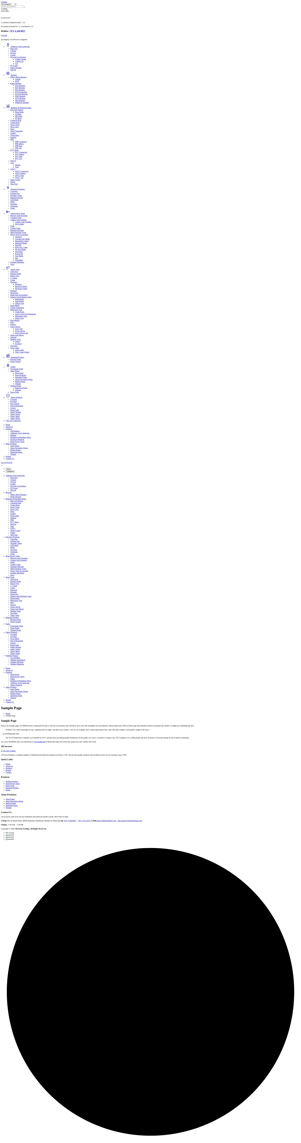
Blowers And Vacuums (19, 216)
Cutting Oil (19, 61)
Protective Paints (21, 388)
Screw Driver (15, 327)
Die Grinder (19, 224)
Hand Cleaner (15, 362)
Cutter (12, 280)
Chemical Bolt (15, 120)
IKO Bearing (20, 88)
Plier (12, 323)
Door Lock (14, 127)
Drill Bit (18, 245)
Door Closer (15, 125)
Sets (16, 258)
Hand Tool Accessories (19, 295)
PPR (12, 140)
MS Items (18, 116)
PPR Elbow (19, 144)
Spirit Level (19, 318)
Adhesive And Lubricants (20, 47)
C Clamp (13, 278)
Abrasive (18, 237)
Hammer (13, 291)
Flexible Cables (16, 196)
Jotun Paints (14, 371)
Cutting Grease (20, 59)
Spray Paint (14, 392)
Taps (12, 163)
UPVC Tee (19, 178)
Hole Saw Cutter (21, 247)
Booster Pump (15, 359)
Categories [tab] (10, 471)
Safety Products (16, 397)
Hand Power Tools (18, 213)
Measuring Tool (16, 310)
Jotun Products (11, 444)
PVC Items (14, 150)
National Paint (15, 386)
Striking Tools (15, 339)
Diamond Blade (21, 243)
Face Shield (14, 404)
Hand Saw (14, 293)
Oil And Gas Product (18, 57)
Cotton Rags (15, 123)
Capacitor (14, 191)
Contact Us (10, 459)
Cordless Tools (15, 218)
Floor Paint (19, 373)
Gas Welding (15, 658)
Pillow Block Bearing (18, 77)
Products (9, 429)
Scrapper (18, 344)
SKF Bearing (20, 100)
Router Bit (19, 254)
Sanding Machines (17, 262)
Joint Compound (16, 131)
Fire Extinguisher (16, 406)
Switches (13, 204)
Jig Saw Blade (20, 250)
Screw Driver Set (21, 333)
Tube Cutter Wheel (22, 352)
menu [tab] (8, 469)
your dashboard (39, 742)
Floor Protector (20, 375)
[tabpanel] (150, 570)
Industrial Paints (21, 377)
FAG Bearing (20, 86)
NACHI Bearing (21, 94)
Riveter (13, 325)
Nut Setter (19, 252)
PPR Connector (21, 142)
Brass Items (19, 112)
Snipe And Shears (17, 335)
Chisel (17, 342)
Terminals (14, 206)
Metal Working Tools (18, 233)
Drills (12, 226)
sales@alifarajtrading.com (106, 821)
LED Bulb (14, 200)
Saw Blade (19, 256)
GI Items (18, 114)
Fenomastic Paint (16, 369)
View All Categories (13, 421)
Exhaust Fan (15, 193)
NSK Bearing (20, 96)
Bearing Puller (15, 274)
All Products (15, 431)
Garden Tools (15, 228)
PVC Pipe (19, 157)
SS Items (18, 118)
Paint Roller (19, 301)
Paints (13, 367)
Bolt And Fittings (16, 110)
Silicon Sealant (15, 68)
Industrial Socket (16, 198)
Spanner (13, 337)
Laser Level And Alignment (25, 314)
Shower (13, 161)
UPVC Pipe (19, 176)
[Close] (2, 465)
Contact (8, 772)
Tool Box (13, 346)
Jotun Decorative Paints (24, 379)
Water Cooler (15, 180)
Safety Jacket (15, 414)
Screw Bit (18, 329)
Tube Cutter (14, 348)
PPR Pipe (18, 146)
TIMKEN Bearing (22, 103)
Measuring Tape (21, 316)
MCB (12, 202)
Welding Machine (17, 662)
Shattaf (17, 165)
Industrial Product (17, 357)
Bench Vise (14, 276)
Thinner (18, 384)
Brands (8, 456)
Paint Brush (19, 299)
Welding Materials (17, 664)
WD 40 (13, 70)
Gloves (13, 408)
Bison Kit (14, 49)
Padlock (13, 137)
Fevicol (13, 53)
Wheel (12, 182)
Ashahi (17, 79)
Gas (16, 64)
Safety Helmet (15, 412)
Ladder (13, 133)
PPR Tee (18, 148)
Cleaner (13, 51)
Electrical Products (18, 189)
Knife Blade (14, 306)
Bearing (14, 75)
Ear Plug (13, 402)
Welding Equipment (17, 660)
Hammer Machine (17, 230)
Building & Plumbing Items (21, 108)
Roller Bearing (15, 84)
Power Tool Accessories (19, 235)
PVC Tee (18, 159)
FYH (17, 81)
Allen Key (14, 272)
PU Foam (14, 66)
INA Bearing (20, 90)
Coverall (13, 400)
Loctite (13, 55)
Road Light (14, 410)
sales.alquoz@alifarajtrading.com (129, 821)
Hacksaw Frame (21, 289)
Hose (12, 129)
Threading (19, 260)
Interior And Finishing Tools (20, 297)
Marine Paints (20, 382)
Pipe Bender (15, 320)
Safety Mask (15, 416)
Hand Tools (15, 270)
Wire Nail (14, 184)
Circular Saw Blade (22, 239)
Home (8, 425)
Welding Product (12, 656)
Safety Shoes (15, 419)
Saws (12, 264)
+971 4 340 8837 (69, 821)
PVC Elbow (19, 154)
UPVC (13, 169)
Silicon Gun (19, 303)
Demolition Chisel (22, 241)
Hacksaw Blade (21, 286)
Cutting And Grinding (18, 220)
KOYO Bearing (21, 92)
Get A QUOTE (6, 463)
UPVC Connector (21, 171)
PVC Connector (21, 152)
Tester (12, 208)
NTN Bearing (20, 98)
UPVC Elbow (20, 173)
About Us (9, 427)
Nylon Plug (14, 135)
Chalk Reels (19, 312)
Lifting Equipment (17, 308)
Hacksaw (13, 282)
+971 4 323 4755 (84, 821)
